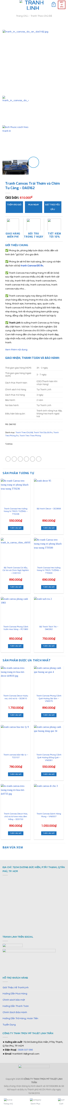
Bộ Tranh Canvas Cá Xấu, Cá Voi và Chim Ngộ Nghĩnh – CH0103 (16, 570)
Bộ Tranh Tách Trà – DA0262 (48, 628)
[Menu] (4, 5)
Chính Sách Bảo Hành (15, 1012)
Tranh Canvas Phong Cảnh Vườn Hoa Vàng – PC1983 (15, 628)
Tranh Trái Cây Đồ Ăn (43, 432)
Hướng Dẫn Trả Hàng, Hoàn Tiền (20, 1018)
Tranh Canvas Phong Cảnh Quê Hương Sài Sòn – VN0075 (48, 698)
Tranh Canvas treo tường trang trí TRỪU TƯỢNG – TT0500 (49, 570)
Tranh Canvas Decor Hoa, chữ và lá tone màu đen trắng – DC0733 (16, 816)
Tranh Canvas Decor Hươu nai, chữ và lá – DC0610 (15, 697)
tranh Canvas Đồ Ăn (32, 265)
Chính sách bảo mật (14, 1000)
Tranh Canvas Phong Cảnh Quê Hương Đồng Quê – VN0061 (48, 757)
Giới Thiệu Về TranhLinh (16, 987)
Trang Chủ (22, 16)
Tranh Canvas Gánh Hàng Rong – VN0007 (49, 815)
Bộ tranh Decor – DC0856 (49, 509)
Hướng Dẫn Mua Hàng (15, 993)
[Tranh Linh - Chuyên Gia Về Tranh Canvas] (32, 5)
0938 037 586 (25, 1049)
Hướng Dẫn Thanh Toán (16, 1006)
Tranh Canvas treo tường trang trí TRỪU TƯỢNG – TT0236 (16, 511)
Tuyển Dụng (9, 1024)
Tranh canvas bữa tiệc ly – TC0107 (15, 756)
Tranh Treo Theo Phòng (30, 436)
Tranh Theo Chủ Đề (41, 16)
